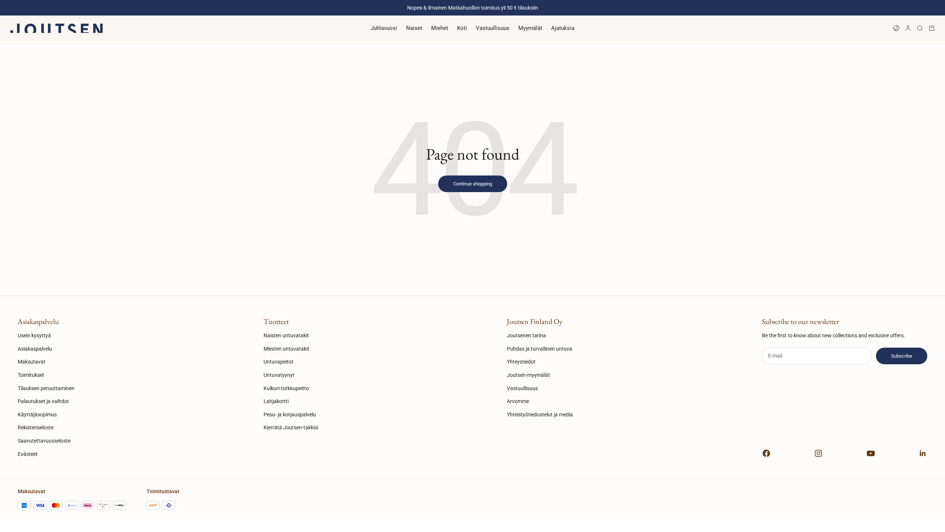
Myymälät (530, 28)
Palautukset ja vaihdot (43, 401)
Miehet (439, 28)
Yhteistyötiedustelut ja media (540, 414)
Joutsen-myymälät (528, 375)
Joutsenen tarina (526, 335)
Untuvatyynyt (279, 375)
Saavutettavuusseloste (44, 441)
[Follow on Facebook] (766, 453)
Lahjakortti (276, 401)
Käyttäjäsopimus (37, 414)
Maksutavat (31, 362)
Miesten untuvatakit (286, 349)
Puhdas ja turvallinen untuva (539, 349)
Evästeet (28, 454)
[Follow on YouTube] (870, 453)
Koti (462, 28)
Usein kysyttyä (34, 335)
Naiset (414, 28)
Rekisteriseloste (36, 427)
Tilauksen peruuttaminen (46, 388)
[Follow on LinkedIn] (922, 453)
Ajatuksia (562, 28)
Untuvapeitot (278, 362)
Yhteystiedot (521, 362)
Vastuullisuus (492, 28)
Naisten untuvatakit (286, 335)
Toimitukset (31, 375)
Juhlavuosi (384, 28)
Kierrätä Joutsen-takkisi (291, 427)
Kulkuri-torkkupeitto (286, 388)
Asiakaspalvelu (35, 349)
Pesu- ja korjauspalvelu (290, 414)
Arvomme (518, 401)
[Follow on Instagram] (818, 453)
